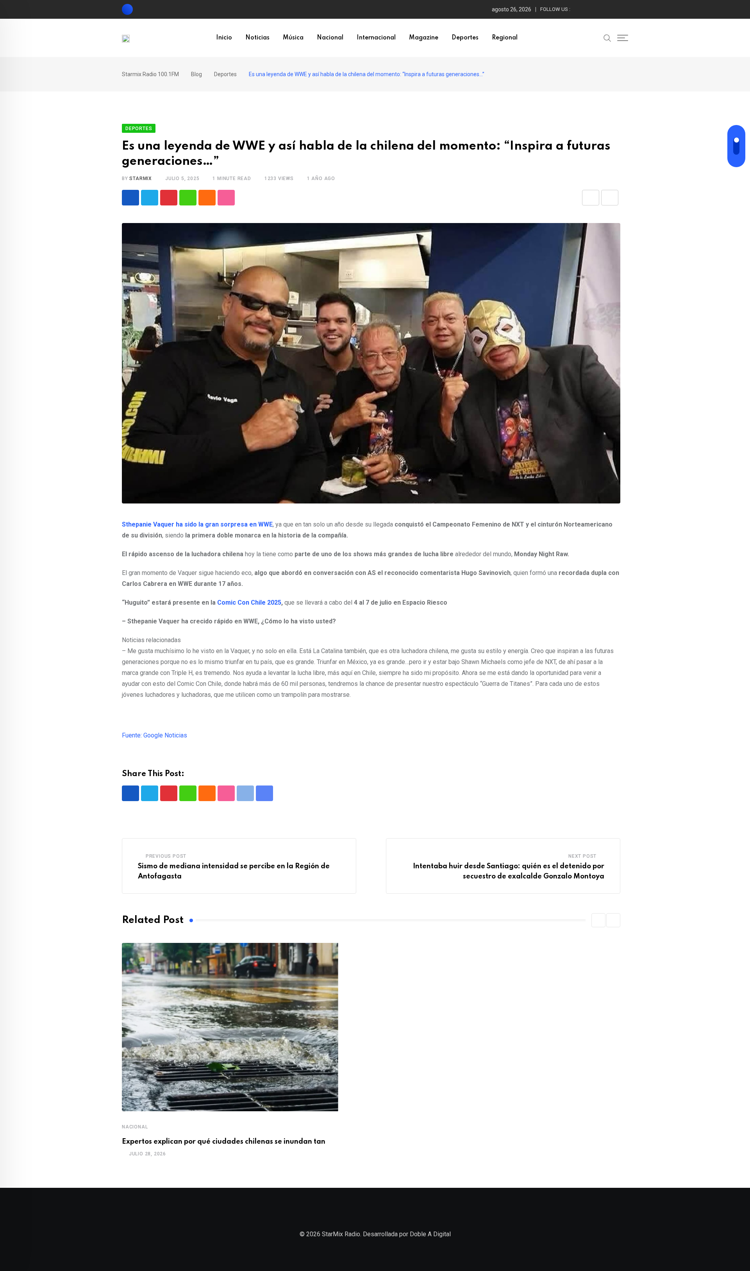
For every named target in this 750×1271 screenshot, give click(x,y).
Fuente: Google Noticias (154, 735)
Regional (505, 38)
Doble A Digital (430, 1234)
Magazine (423, 38)
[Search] (607, 37)
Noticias (257, 38)
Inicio (224, 38)
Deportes (465, 38)
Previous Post (166, 856)
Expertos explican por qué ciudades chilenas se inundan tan (223, 1141)
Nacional (330, 38)
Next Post (582, 856)
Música (293, 38)
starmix (140, 178)
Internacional (376, 38)
